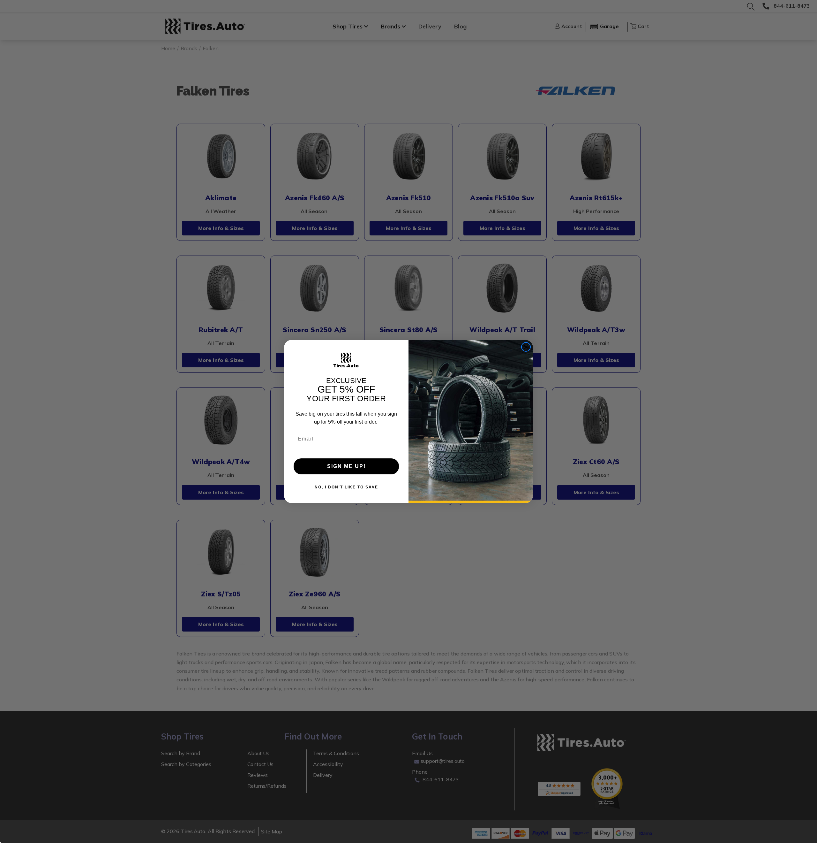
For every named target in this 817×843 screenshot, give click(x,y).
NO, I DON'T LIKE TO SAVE (346, 487)
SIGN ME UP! (346, 466)
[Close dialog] (526, 347)
